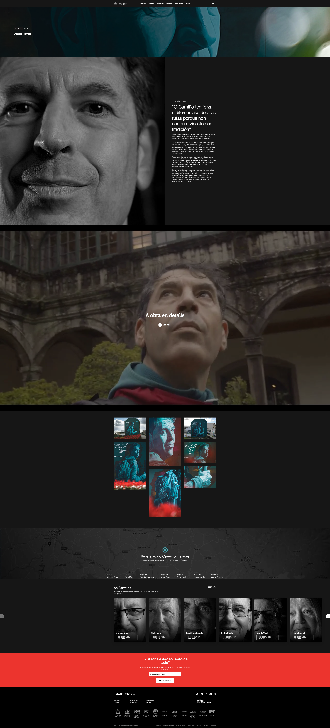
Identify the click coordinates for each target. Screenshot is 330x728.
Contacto (199, 725)
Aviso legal (158, 725)
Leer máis (212, 587)
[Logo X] (215, 694)
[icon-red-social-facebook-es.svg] (206, 694)
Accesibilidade (190, 725)
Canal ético (206, 725)
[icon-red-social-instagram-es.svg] (201, 694)
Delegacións (213, 725)
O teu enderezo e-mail (157, 674)
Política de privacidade (168, 725)
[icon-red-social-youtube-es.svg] (210, 694)
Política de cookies (180, 725)
